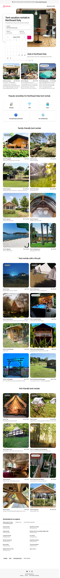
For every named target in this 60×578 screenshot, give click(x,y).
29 (24, 55)
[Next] (32, 60)
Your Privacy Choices (34, 575)
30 (7, 58)
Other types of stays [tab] (8, 522)
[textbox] (12, 33)
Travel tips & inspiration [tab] (29, 522)
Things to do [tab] (18, 522)
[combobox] (18, 28)
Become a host (51, 6)
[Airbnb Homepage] (6, 6)
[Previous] (27, 60)
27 (19, 55)
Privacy (21, 575)
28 (22, 55)
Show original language (41, 2)
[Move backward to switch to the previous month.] (7, 37)
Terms (26, 575)
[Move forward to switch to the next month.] (24, 37)
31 (10, 58)
